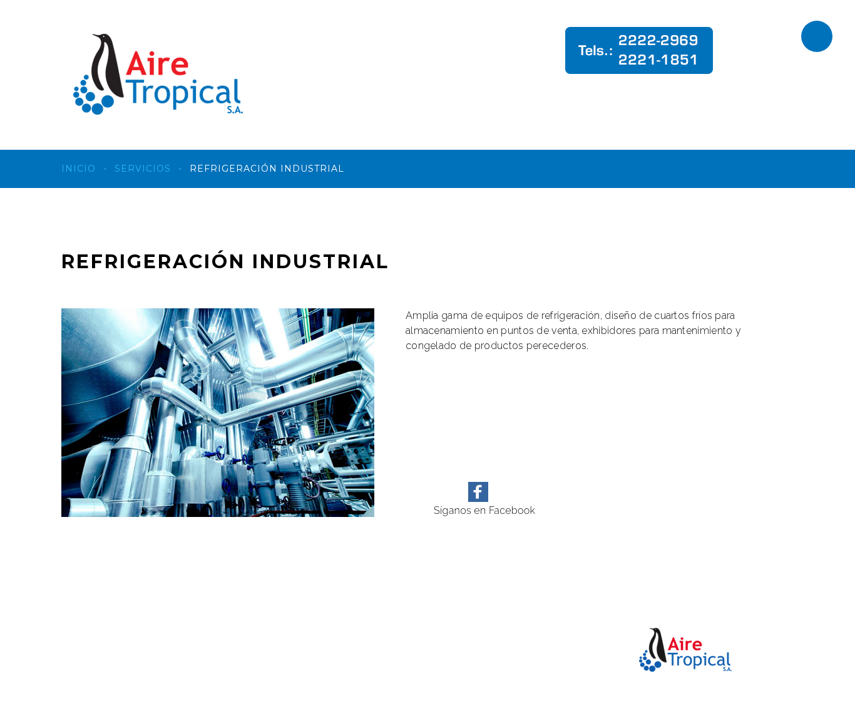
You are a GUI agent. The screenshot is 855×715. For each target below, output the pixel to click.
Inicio (78, 168)
